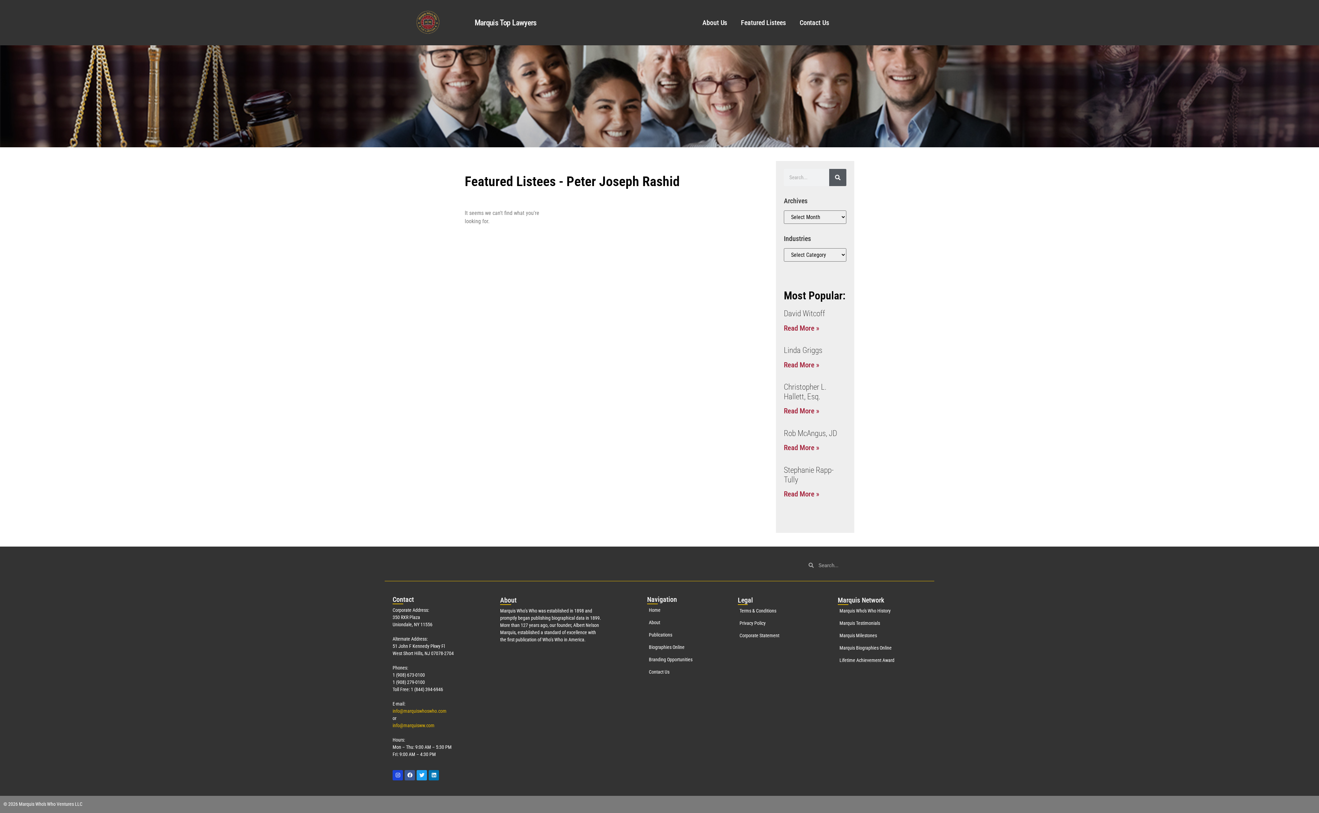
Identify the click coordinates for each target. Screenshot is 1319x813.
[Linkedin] (434, 775)
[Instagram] (398, 775)
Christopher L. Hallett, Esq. (805, 391)
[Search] (837, 177)
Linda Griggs (803, 350)
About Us (714, 23)
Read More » (801, 328)
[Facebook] (410, 775)
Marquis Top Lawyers (506, 22)
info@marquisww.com (414, 725)
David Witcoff (804, 313)
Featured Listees (763, 23)
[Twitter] (422, 775)
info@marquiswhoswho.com (420, 711)
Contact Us (814, 23)
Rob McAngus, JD (810, 433)
